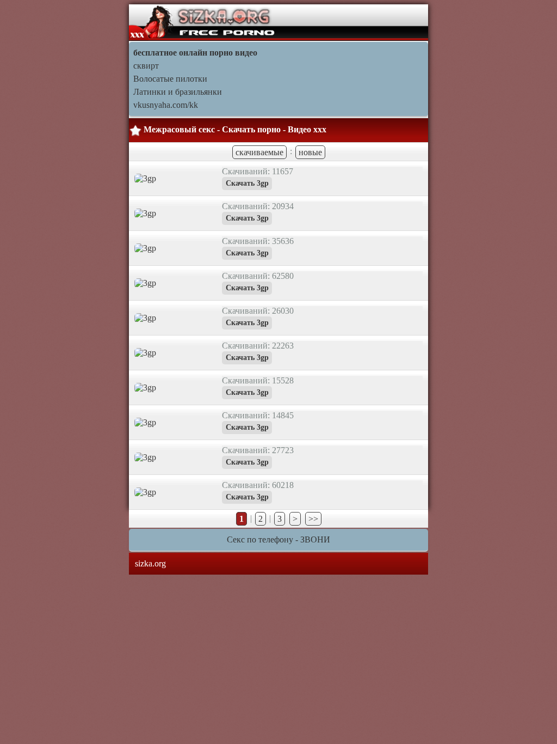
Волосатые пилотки (170, 78)
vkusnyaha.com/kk (165, 104)
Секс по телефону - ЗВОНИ (278, 539)
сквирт (146, 65)
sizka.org (150, 563)
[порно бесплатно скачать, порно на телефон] (203, 21)
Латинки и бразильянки (177, 91)
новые (310, 152)
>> (313, 518)
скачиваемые (259, 152)
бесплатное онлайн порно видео (195, 52)
